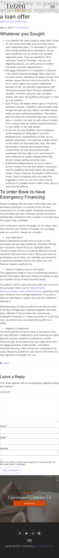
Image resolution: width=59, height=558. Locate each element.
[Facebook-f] (20, 533)
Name (4, 426)
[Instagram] (33, 533)
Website (4, 448)
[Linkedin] (39, 533)
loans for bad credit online (13, 21)
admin (6, 363)
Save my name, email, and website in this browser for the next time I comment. (28, 463)
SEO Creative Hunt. (44, 546)
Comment (5, 392)
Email (3, 437)
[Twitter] (26, 533)
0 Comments (22, 27)
